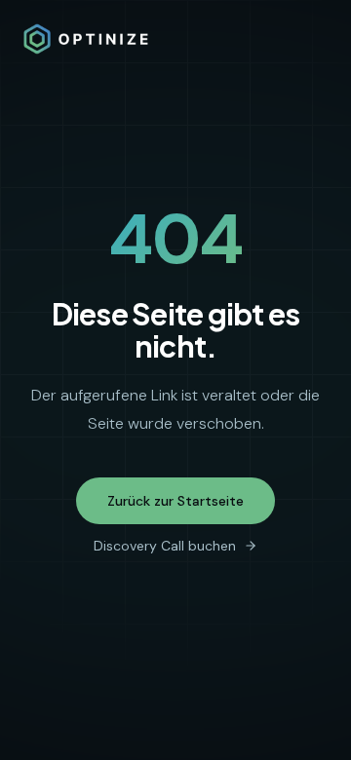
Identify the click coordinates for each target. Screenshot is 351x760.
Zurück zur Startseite (175, 501)
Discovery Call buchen (165, 545)
